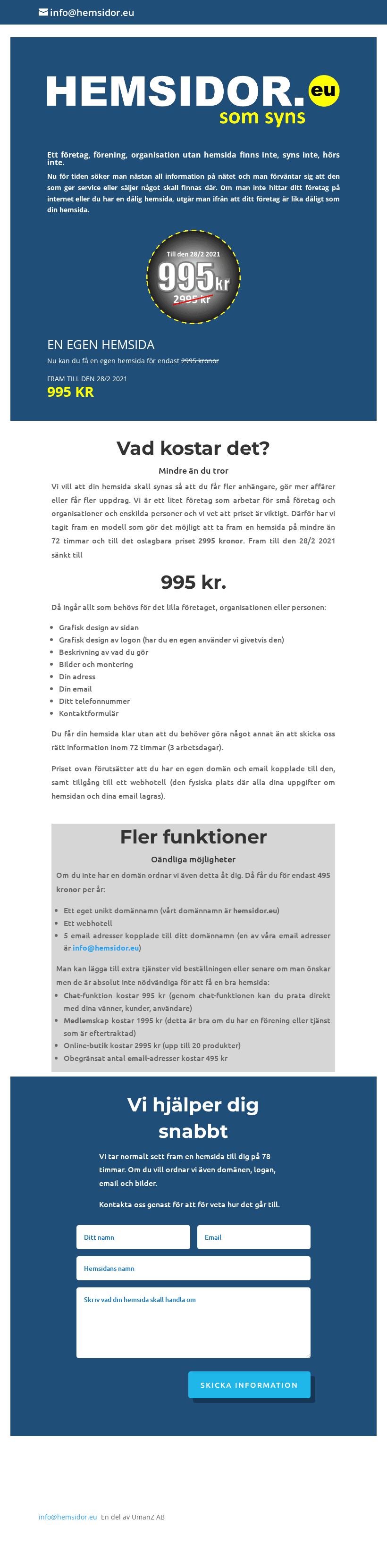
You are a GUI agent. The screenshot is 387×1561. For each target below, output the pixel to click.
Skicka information (249, 1384)
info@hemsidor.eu (106, 947)
